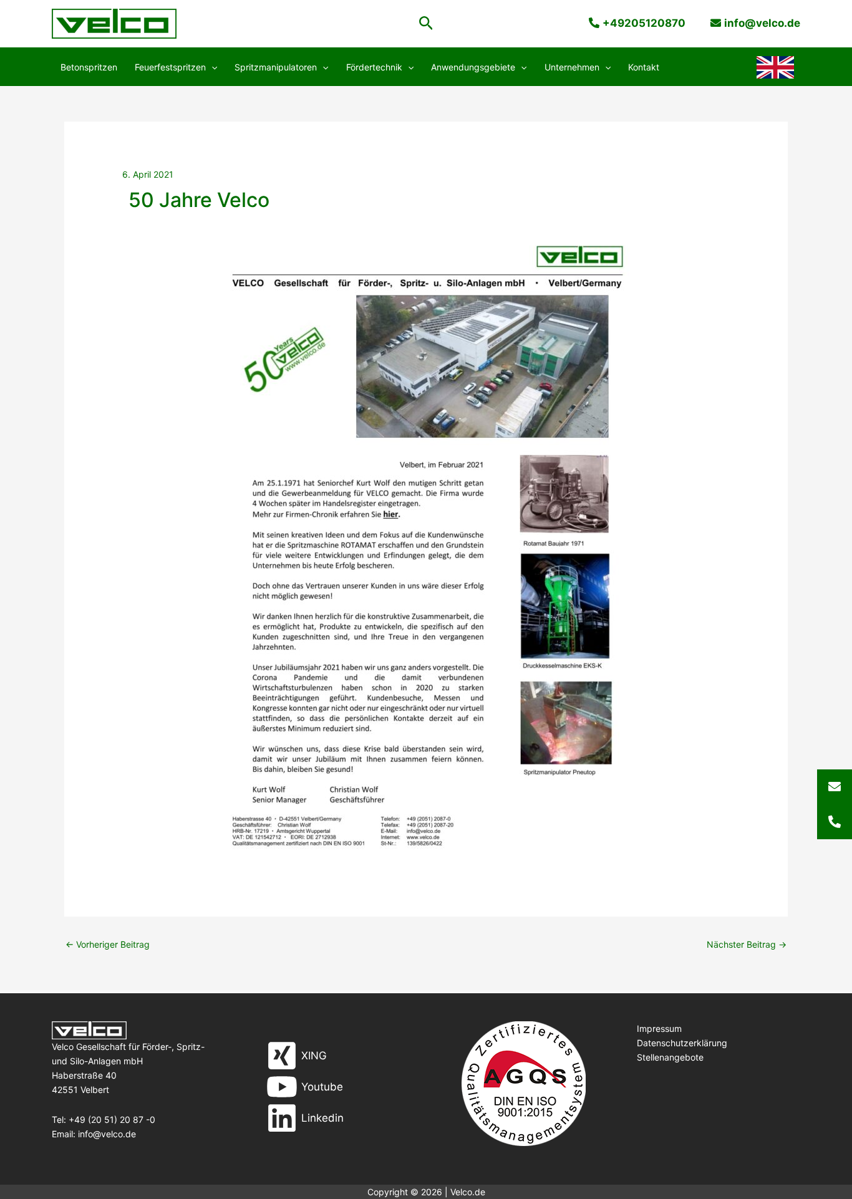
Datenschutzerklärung (682, 1043)
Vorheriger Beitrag (107, 944)
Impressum (659, 1028)
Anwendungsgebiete (473, 67)
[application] (211, 67)
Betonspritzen (89, 67)
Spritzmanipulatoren (276, 67)
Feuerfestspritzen (170, 67)
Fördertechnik (374, 67)
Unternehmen (572, 67)
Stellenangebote (670, 1057)
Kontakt (643, 67)
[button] (426, 23)
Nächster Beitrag (747, 944)
